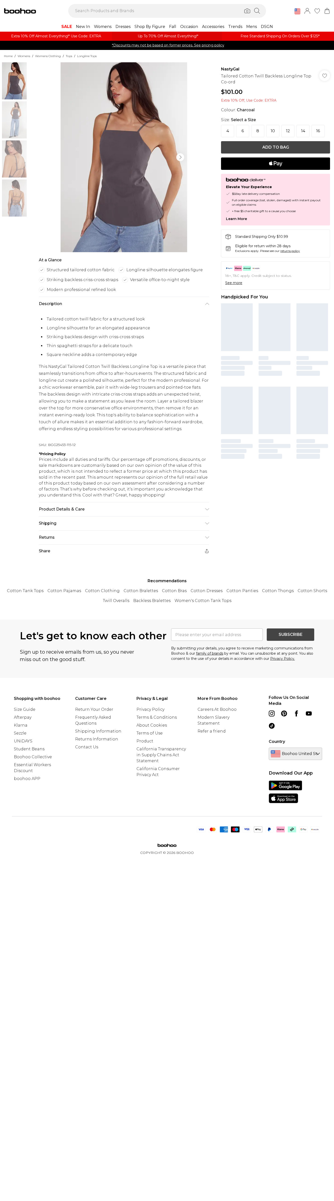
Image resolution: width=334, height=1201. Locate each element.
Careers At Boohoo (217, 709)
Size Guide (24, 709)
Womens (24, 56)
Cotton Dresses (207, 590)
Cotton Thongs (278, 590)
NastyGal (230, 69)
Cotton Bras (174, 590)
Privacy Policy (150, 709)
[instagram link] (272, 713)
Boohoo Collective (33, 757)
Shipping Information (98, 731)
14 (303, 131)
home (8, 56)
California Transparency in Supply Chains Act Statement (161, 755)
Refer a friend (212, 731)
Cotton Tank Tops (25, 590)
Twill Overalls (116, 600)
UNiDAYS (23, 741)
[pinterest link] (284, 713)
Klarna (20, 725)
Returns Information (96, 739)
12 (288, 131)
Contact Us (86, 747)
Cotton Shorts (312, 590)
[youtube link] (309, 713)
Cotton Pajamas (64, 590)
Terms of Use (149, 733)
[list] (124, 157)
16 (318, 131)
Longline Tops (87, 56)
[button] (297, 11)
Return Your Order (94, 709)
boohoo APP (27, 778)
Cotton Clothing (102, 590)
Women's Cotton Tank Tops (203, 600)
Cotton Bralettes (141, 590)
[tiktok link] (272, 726)
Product (144, 741)
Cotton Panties (242, 590)
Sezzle (20, 733)
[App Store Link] (285, 791)
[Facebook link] (296, 713)
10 (273, 131)
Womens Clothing (48, 56)
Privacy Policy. (282, 658)
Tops (69, 56)
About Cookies (151, 725)
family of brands (209, 653)
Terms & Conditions (156, 717)
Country (277, 741)
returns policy (290, 251)
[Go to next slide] (180, 157)
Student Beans (29, 749)
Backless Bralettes (152, 600)
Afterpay (22, 717)
